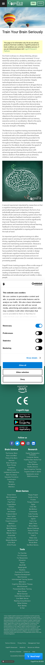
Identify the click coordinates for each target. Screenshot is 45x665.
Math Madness (11, 528)
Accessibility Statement (17, 656)
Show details (31, 358)
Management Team (34, 643)
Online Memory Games (22, 596)
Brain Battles (22, 606)
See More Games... (33, 545)
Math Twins (33, 523)
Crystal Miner (11, 504)
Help (33, 651)
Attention (11, 487)
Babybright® (22, 567)
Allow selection (22, 372)
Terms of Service (10, 643)
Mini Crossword (11, 497)
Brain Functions (11, 475)
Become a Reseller (15, 651)
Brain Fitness (11, 465)
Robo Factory (11, 509)
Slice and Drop (33, 533)
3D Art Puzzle (11, 545)
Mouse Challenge (33, 528)
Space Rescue (11, 526)
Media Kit (22, 647)
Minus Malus (33, 526)
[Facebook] (11, 443)
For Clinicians (22, 555)
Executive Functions (11, 477)
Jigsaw (33, 518)
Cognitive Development (22, 574)
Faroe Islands (8, 661)
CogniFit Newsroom (11, 647)
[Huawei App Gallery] (23, 428)
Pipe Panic (11, 502)
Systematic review (33, 474)
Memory (11, 482)
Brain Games (22, 591)
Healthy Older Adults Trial (32, 460)
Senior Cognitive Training (32, 469)
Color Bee (33, 507)
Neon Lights (11, 516)
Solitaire (11, 507)
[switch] (38, 333)
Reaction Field (33, 540)
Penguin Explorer (33, 502)
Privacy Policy (22, 643)
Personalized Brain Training (22, 589)
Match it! (11, 523)
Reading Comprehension (22, 601)
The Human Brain (12, 453)
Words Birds (33, 542)
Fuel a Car (33, 521)
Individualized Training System (22, 579)
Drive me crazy (11, 518)
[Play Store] (23, 422)
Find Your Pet (11, 538)
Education (22, 560)
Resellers (22, 570)
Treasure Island (11, 514)
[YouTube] (22, 443)
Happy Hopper (33, 495)
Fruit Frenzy (11, 499)
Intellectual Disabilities (11, 472)
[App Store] (23, 415)
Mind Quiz (22, 582)
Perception (11, 484)
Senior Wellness (32, 464)
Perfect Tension (33, 530)
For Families (22, 553)
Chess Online (11, 495)
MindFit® (22, 565)
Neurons (11, 460)
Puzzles (33, 499)
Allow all (22, 365)
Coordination (11, 479)
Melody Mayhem (11, 540)
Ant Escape (11, 511)
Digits (33, 504)
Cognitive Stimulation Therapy (22, 584)
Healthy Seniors (32, 467)
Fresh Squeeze (33, 516)
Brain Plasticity (11, 463)
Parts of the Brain (11, 458)
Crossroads (33, 511)
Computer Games (32, 457)
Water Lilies (33, 538)
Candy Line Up (33, 497)
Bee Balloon (33, 509)
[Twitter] (17, 443)
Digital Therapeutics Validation (32, 454)
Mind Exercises (22, 586)
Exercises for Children (22, 572)
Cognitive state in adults (32, 471)
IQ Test (22, 608)
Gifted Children (22, 603)
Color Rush (11, 542)
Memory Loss (11, 470)
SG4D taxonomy (32, 476)
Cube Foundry (33, 514)
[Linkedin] (33, 443)
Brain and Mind (11, 455)
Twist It (33, 535)
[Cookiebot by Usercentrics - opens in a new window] (32, 284)
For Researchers (22, 558)
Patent (22, 562)
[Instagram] (27, 443)
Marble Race (11, 530)
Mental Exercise (22, 594)
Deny (22, 379)
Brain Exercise (22, 577)
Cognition (11, 467)
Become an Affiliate (33, 647)
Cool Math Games (22, 598)
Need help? (35, 656)
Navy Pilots (32, 462)
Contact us (27, 651)
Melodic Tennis (11, 533)
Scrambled (11, 535)
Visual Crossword (11, 521)
